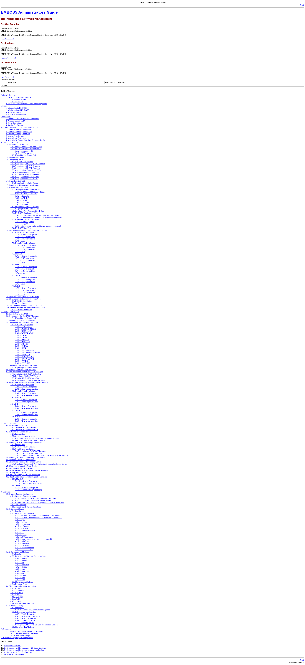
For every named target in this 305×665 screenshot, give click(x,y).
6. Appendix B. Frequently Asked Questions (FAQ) (25, 140)
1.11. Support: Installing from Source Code (25, 307)
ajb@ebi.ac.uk (8, 39)
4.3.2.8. (19, 573)
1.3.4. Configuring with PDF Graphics (25, 168)
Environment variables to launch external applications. (24, 650)
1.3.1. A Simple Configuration (21, 162)
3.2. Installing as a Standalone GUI (19, 432)
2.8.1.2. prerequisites (26, 389)
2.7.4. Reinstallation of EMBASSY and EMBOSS (29, 380)
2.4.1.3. (23, 331)
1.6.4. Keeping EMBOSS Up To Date (24, 209)
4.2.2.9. (19, 533)
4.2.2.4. (21, 522)
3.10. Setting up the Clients (16, 473)
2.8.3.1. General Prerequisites (26, 400)
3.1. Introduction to (16, 425)
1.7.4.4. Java (20, 273)
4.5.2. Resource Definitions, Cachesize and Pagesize (30, 610)
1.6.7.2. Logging (21, 224)
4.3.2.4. (22, 565)
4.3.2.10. (20, 578)
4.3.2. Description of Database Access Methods (28, 556)
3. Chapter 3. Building (18, 134)
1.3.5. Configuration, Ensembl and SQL (25, 170)
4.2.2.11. (24, 537)
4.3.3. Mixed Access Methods (21, 582)
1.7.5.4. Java (20, 284)
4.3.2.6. (20, 569)
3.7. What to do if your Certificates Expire (21, 466)
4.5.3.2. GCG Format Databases (27, 616)
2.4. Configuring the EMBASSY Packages (22, 322)
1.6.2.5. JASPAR (21, 204)
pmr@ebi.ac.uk (8, 77)
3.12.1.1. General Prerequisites (26, 481)
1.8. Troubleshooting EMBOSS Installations (22, 297)
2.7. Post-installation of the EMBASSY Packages (24, 372)
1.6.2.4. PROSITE (22, 202)
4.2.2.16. (24, 548)
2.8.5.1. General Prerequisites (26, 412)
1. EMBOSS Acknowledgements (18, 97)
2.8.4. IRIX (14, 404)
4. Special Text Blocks (14, 125)
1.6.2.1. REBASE (22, 196)
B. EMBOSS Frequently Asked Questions (17, 638)
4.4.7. (16, 601)
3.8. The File (19, 468)
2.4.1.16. (25, 359)
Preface (4, 106)
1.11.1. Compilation (21, 310)
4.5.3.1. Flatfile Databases (25, 614)
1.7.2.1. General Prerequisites (26, 245)
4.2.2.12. (33, 539)
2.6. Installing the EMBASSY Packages (21, 370)
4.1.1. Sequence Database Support (23, 496)
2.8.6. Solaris (15, 417)
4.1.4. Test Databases (18, 505)
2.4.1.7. (22, 340)
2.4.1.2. (25, 329)
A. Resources (6, 629)
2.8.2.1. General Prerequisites (26, 393)
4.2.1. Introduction (17, 511)
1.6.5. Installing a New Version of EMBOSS (27, 211)
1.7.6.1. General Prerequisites (26, 288)
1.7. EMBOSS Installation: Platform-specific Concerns (26, 230)
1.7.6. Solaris (15, 286)
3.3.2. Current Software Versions (22, 447)
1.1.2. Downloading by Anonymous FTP (25, 149)
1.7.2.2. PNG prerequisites (25, 247)
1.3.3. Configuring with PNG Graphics (25, 166)
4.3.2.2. (21, 560)
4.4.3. (16, 593)
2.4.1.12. (24, 350)
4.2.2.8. (25, 530)
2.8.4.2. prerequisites (26, 408)
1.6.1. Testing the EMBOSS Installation (25, 189)
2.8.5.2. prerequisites (26, 415)
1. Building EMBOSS (9, 142)
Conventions (5, 117)
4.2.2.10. (21, 535)
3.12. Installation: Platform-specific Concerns (26, 477)
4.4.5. (16, 597)
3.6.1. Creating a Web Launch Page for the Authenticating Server (38, 464)
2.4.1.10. (21, 346)
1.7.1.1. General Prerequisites (26, 235)
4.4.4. (16, 595)
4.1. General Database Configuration (19, 494)
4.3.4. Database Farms (18, 584)
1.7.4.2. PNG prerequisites (25, 269)
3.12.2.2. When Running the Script (28, 490)
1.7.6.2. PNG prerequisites (25, 290)
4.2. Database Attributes (15, 509)
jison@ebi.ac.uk (9, 58)
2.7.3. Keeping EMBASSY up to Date (25, 378)
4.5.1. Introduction (17, 608)
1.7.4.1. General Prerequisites (26, 267)
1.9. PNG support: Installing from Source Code (23, 299)
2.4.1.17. (21, 361)
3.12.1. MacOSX (16, 479)
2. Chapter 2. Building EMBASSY (19, 132)
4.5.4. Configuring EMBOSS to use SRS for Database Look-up (34, 625)
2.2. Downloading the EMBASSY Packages (22, 316)
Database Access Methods (14, 654)
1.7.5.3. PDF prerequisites (25, 282)
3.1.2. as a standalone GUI (24, 430)
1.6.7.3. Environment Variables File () (38, 226)
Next (302, 5)
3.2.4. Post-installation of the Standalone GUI (27, 440)
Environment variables (12, 646)
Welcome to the (19, 127)
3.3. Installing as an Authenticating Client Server (24, 443)
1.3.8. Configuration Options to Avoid (24, 177)
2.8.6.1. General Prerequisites (26, 419)
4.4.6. (15, 599)
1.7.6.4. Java (20, 295)
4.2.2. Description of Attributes (22, 513)
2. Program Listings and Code (17, 121)
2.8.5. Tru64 (15, 410)
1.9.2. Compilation (18, 303)
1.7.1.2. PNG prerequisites (25, 237)
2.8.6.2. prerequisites (26, 421)
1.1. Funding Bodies (18, 99)
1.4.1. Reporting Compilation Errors (24, 183)
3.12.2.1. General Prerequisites (26, 488)
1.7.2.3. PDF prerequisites (25, 250)
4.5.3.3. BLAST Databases (25, 618)
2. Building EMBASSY (10, 312)
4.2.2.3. (20, 520)
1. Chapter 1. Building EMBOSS (18, 129)
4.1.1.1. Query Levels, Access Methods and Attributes (35, 498)
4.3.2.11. (20, 580)
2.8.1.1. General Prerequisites (26, 387)
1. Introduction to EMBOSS (16, 108)
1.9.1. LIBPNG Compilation (21, 301)
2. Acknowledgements (26, 104)
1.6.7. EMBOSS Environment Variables (25, 219)
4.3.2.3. (19, 563)
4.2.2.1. (38, 515)
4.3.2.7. (22, 571)
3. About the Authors (13, 112)
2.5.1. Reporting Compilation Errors (24, 367)
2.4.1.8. (22, 342)
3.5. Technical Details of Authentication (21, 460)
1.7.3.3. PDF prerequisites (25, 260)
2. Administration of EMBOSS (17, 110)
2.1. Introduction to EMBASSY (18, 314)
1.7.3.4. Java (20, 262)
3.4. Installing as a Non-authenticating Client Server (25, 458)
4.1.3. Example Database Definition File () (37, 503)
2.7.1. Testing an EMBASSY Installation (25, 374)
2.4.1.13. (27, 352)
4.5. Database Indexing (14, 605)
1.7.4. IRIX (14, 265)
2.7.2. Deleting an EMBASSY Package (25, 376)
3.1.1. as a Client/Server (23, 427)
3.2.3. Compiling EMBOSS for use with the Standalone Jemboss (34, 438)
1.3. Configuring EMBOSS (16, 159)
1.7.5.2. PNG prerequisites (25, 280)
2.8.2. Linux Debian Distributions (23, 391)
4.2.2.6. (22, 526)
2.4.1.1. (23, 327)
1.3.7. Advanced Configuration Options (25, 174)
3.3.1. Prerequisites (17, 445)
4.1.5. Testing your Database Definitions (25, 507)
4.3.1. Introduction (17, 554)
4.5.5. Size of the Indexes (22, 627)
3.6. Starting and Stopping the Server (23, 462)
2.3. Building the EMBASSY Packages (20, 320)
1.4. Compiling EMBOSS (15, 181)
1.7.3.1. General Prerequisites (26, 256)
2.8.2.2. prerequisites (26, 395)
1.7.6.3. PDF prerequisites (25, 292)
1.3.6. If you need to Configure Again (24, 172)
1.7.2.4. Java (20, 252)
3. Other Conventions (14, 123)
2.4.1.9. (21, 344)
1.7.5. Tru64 (15, 275)
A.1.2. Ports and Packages (20, 636)
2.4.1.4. (24, 333)
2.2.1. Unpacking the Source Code (23, 318)
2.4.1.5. (21, 335)
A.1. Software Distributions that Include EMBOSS (25, 631)
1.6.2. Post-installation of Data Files (23, 194)
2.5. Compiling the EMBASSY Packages (21, 365)
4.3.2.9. (21, 575)
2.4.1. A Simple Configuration (21, 325)
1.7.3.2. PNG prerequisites (25, 258)
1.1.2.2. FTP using (24, 153)
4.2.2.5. (22, 524)
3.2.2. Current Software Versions (22, 436)
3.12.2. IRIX (15, 485)
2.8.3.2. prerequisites (26, 402)
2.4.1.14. (22, 355)
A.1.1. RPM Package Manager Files (24, 633)
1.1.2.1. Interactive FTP (24, 151)
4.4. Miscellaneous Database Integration (21, 586)
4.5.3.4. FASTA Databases (25, 620)
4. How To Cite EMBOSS (16, 114)
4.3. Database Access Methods (17, 552)
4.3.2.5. (21, 567)
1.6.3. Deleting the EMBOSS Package (24, 207)
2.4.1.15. (24, 357)
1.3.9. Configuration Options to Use (24, 179)
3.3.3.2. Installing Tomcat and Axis (28, 453)
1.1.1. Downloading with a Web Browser (26, 147)
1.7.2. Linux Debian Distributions (23, 243)
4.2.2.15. (22, 545)
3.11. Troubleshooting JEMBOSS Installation (23, 475)
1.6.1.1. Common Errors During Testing (30, 192)
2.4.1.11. (20, 348)
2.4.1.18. (22, 363)
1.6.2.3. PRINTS (21, 200)
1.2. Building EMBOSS (15, 157)
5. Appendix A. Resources (15, 138)
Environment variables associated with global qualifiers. (25, 648)
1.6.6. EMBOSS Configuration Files (24, 213)
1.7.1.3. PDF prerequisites (25, 239)
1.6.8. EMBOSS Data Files (20, 228)
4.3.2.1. (21, 558)
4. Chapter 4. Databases (15, 136)
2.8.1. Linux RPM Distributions (22, 385)
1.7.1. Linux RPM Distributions (22, 232)
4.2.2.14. (22, 543)
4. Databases (5, 492)
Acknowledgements (8, 95)
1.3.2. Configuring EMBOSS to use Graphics (27, 164)
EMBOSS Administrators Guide (29, 12)
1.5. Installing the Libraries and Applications (22, 185)
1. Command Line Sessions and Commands (22, 119)
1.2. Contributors (16, 102)
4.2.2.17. (24, 550)
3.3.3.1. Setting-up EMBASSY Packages (30, 451)
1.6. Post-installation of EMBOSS (18, 187)
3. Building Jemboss (8, 423)
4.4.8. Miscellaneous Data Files (22, 603)
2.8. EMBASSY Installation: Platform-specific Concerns (27, 382)
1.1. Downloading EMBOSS (17, 144)
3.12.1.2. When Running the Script (28, 483)
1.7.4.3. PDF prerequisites (25, 271)
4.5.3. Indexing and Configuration (23, 612)
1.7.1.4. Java (20, 241)
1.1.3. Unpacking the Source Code (23, 155)
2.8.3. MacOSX (16, 397)
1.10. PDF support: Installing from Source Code (24, 305)
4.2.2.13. (22, 541)
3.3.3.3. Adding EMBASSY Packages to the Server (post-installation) (41, 455)
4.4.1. (16, 588)
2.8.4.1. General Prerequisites (26, 406)
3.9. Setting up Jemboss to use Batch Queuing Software (27, 470)
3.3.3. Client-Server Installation (22, 449)
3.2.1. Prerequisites (17, 434)
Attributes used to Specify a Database (18, 652)
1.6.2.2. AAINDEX (22, 198)
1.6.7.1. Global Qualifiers (24, 222)
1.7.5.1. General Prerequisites (26, 277)
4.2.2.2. (38, 518)
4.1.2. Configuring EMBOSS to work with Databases (30, 500)
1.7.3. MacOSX (16, 254)
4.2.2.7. (21, 528)
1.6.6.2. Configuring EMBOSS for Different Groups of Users (38, 217)
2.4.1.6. (21, 337)
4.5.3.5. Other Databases (24, 623)
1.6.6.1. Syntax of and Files (37, 215)
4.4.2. (17, 590)
